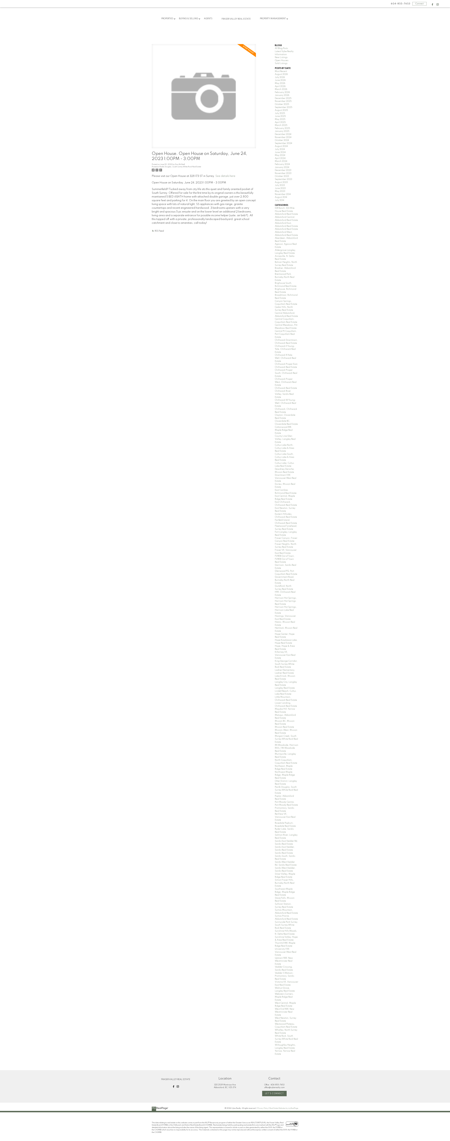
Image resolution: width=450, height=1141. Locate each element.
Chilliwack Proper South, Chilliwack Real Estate (286, 373)
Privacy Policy (262, 1108)
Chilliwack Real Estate (286, 388)
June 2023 (280, 188)
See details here (225, 176)
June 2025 (280, 116)
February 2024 (282, 164)
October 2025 (282, 104)
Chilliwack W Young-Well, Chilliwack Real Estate (285, 403)
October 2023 (282, 176)
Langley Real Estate (285, 688)
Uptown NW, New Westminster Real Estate (284, 961)
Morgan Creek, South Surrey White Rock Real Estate (286, 739)
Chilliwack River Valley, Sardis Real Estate (284, 394)
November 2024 (283, 137)
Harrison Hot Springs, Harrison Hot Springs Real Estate (286, 601)
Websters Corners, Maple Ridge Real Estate (284, 997)
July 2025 (280, 113)
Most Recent (281, 71)
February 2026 (282, 92)
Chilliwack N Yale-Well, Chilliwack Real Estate (285, 358)
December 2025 (283, 98)
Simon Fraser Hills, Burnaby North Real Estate (284, 883)
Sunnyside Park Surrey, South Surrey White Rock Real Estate (286, 925)
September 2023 (283, 179)
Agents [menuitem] (208, 19)
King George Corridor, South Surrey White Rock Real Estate (286, 664)
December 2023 (283, 170)
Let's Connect (274, 1093)
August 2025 (281, 110)
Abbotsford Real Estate (286, 214)
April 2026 (280, 86)
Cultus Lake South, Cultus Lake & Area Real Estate (284, 457)
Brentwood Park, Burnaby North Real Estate (284, 277)
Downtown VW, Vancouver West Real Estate (285, 478)
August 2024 (281, 146)
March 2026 (281, 89)
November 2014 (283, 194)
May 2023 (280, 191)
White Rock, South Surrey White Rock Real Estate (286, 1039)
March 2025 (281, 125)
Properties (167, 19)
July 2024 (280, 149)
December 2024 (283, 134)
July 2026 (280, 77)
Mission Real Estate (284, 727)
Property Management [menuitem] (273, 19)
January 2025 (282, 131)
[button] (432, 4)
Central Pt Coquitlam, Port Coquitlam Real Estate (286, 334)
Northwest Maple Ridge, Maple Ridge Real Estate (285, 775)
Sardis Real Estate (284, 853)
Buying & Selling (188, 19)
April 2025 (280, 122)
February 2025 (282, 128)
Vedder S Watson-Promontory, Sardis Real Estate (284, 976)
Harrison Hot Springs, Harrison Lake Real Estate (286, 610)
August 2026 (281, 74)
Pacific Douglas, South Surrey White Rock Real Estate (180, 167)
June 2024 (280, 152)
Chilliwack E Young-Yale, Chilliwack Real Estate (285, 349)
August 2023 (281, 182)
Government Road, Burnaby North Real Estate (284, 580)
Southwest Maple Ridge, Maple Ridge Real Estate (285, 892)
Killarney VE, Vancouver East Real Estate (285, 655)
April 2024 (280, 158)
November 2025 (283, 101)
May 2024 (280, 155)
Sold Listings (281, 63)
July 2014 (279, 200)
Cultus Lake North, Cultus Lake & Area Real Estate (284, 448)
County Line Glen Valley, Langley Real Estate (285, 439)
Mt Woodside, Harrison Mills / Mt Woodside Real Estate (286, 748)
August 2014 (281, 197)
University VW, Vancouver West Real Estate (285, 952)
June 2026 (280, 80)
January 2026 (282, 95)
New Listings (281, 57)
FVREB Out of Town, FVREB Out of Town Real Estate (284, 559)
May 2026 (280, 83)
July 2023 (280, 185)
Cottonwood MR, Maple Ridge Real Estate (284, 430)
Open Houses (281, 60)
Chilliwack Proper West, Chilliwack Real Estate (286, 382)
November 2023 (283, 173)
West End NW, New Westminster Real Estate (284, 1012)
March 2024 (281, 161)
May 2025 (280, 119)
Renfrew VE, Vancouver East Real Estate (285, 817)
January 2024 (282, 167)
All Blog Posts (281, 48)
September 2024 (283, 143)
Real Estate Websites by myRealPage (284, 1108)
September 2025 (283, 107)
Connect (419, 4)
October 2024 (282, 140)
